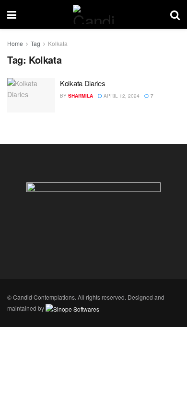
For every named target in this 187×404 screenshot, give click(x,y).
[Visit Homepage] (93, 14)
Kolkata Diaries (82, 83)
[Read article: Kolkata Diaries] (31, 95)
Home (15, 43)
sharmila (80, 95)
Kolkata (58, 43)
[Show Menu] (11, 14)
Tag (35, 43)
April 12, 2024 (121, 95)
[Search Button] (175, 14)
